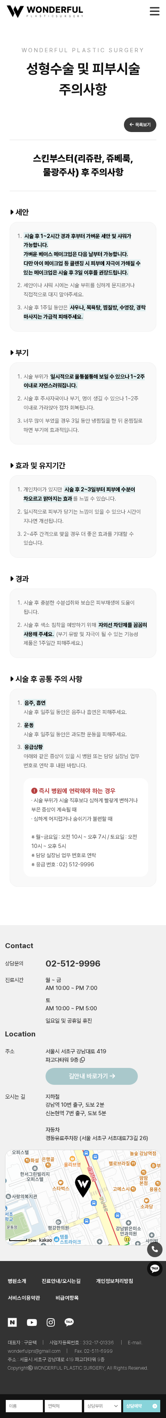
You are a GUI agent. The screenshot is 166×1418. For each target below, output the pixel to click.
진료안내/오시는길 (61, 1281)
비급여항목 (67, 1298)
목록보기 (142, 124)
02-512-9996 (73, 963)
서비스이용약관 (24, 1298)
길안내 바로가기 (89, 1076)
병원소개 (17, 1281)
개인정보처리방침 (114, 1281)
